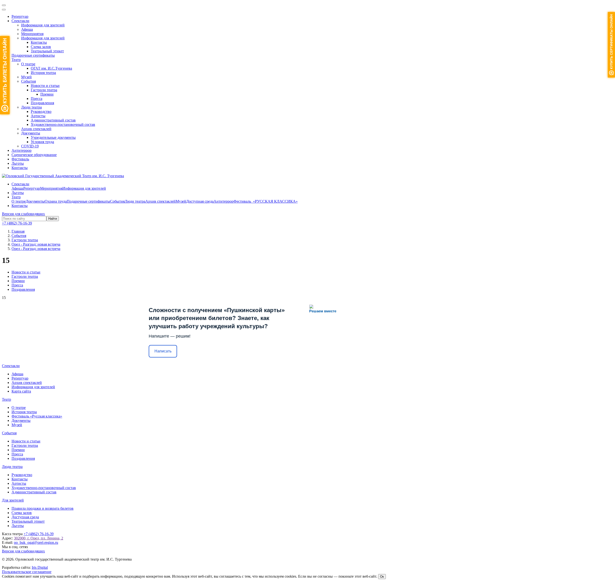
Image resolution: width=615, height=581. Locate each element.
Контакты (39, 42)
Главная (18, 231)
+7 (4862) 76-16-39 (17, 223)
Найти (52, 218)
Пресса (36, 99)
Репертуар (20, 16)
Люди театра (31, 107)
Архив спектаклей (36, 129)
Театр (16, 60)
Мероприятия (32, 34)
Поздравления (42, 103)
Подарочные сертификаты (33, 55)
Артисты (38, 116)
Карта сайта (21, 391)
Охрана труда (56, 201)
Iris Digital (40, 567)
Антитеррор (21, 150)
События (28, 81)
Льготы (18, 163)
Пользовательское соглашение (26, 572)
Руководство (41, 111)
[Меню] (4, 5)
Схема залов (41, 47)
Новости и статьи (45, 86)
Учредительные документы (53, 137)
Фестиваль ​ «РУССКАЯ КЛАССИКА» (266, 201)
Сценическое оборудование (34, 155)
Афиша (27, 29)
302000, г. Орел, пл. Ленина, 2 (38, 538)
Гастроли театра (44, 90)
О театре (28, 64)
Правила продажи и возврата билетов (43, 508)
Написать (163, 351)
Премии (47, 94)
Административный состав (53, 120)
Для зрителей (13, 500)
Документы (30, 133)
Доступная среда (200, 201)
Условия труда (42, 142)
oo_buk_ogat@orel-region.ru (36, 542)
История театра (43, 73)
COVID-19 (30, 146)
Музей (26, 77)
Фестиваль (20, 159)
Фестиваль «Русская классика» (37, 416)
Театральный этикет (47, 51)
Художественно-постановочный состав (63, 124)
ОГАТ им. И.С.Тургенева (51, 68)
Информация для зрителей (43, 25)
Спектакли (20, 21)
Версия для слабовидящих (23, 214)
